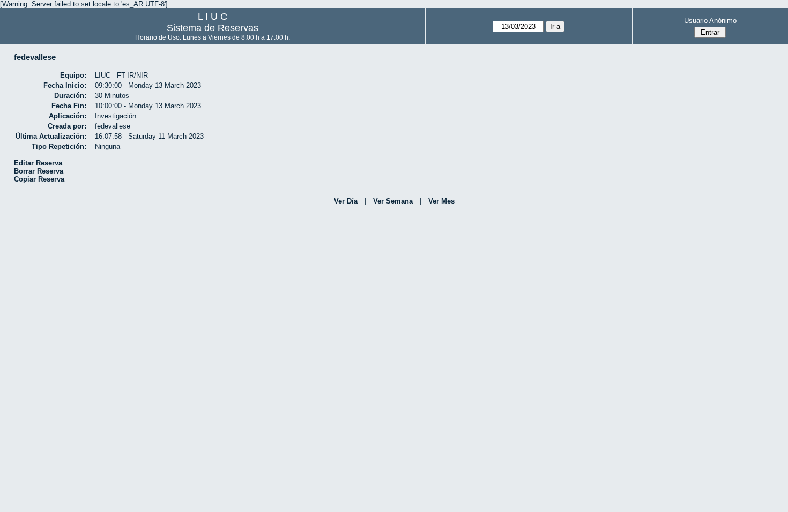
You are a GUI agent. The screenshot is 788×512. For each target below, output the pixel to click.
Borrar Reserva (38, 171)
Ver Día (346, 201)
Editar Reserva (38, 163)
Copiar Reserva (39, 179)
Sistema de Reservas (212, 27)
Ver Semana (393, 201)
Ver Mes (441, 201)
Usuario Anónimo (710, 21)
